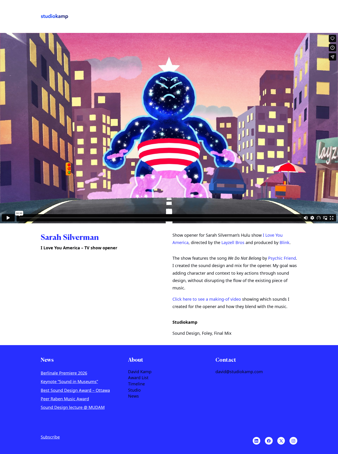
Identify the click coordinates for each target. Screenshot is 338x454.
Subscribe (50, 437)
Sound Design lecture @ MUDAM (73, 407)
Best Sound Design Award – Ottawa (75, 390)
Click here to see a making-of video (206, 299)
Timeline (136, 384)
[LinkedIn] (257, 441)
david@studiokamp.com (239, 371)
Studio (134, 390)
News (133, 396)
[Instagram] (293, 441)
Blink (284, 242)
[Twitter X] (281, 441)
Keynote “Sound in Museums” (69, 381)
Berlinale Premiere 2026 (64, 373)
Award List (138, 377)
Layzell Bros (232, 242)
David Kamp (140, 371)
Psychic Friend (282, 258)
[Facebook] (269, 441)
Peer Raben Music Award (65, 399)
